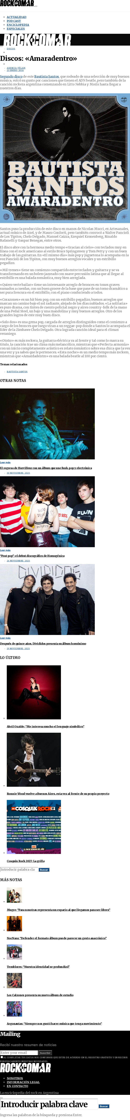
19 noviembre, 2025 (18, 648)
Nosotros (15, 1078)
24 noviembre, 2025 (18, 561)
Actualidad (16, 17)
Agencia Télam (16, 68)
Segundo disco (11, 77)
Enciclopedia (18, 25)
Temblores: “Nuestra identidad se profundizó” (38, 966)
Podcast (14, 21)
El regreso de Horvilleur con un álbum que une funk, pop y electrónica (46, 468)
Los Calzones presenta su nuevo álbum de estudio (40, 995)
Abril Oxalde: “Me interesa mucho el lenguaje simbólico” (45, 726)
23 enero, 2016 (15, 70)
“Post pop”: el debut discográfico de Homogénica (32, 555)
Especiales (16, 28)
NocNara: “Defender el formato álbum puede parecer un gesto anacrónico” (57, 938)
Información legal (23, 1082)
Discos (11, 49)
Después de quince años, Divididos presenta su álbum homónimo (43, 643)
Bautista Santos (46, 77)
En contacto (17, 1086)
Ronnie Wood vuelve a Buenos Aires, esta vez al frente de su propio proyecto (58, 793)
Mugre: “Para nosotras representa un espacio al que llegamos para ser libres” (58, 909)
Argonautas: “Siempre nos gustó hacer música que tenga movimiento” (54, 1023)
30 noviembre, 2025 (18, 473)
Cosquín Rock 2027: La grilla (25, 861)
